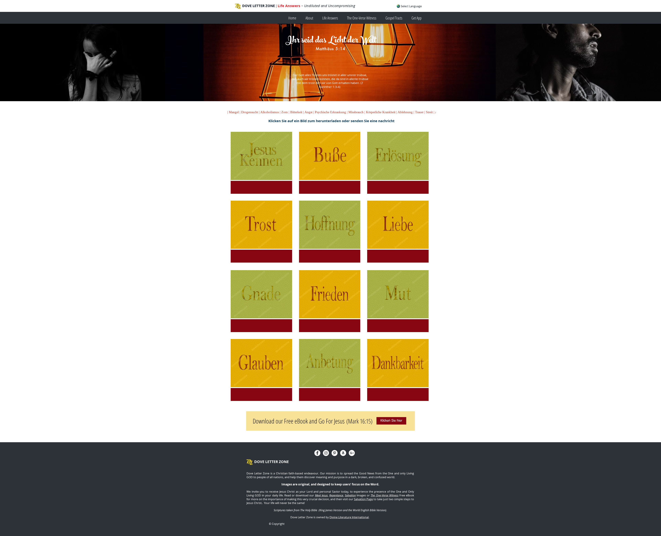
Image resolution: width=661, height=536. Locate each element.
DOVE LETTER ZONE (258, 5)
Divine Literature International (349, 517)
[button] (311, 17)
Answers (292, 5)
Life (281, 5)
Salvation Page (363, 499)
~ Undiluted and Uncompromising (327, 5)
